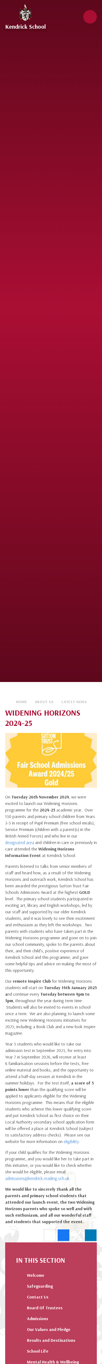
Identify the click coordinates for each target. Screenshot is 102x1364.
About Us (44, 701)
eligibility (71, 1141)
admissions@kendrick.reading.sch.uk (37, 1178)
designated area (19, 842)
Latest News (74, 701)
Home (21, 701)
